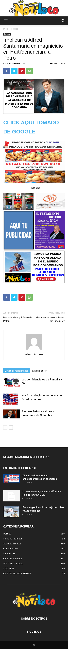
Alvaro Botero (13, 63)
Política (14, 28)
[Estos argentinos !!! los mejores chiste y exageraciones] (11, 511)
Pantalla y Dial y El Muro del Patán (18, 319)
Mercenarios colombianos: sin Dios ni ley (50, 319)
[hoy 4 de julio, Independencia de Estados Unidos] (11, 399)
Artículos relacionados (16, 370)
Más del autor (39, 370)
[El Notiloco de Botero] (34, 8)
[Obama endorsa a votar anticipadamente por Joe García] (11, 478)
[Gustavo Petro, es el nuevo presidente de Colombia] (11, 413)
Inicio (5, 28)
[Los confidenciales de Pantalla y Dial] (11, 383)
